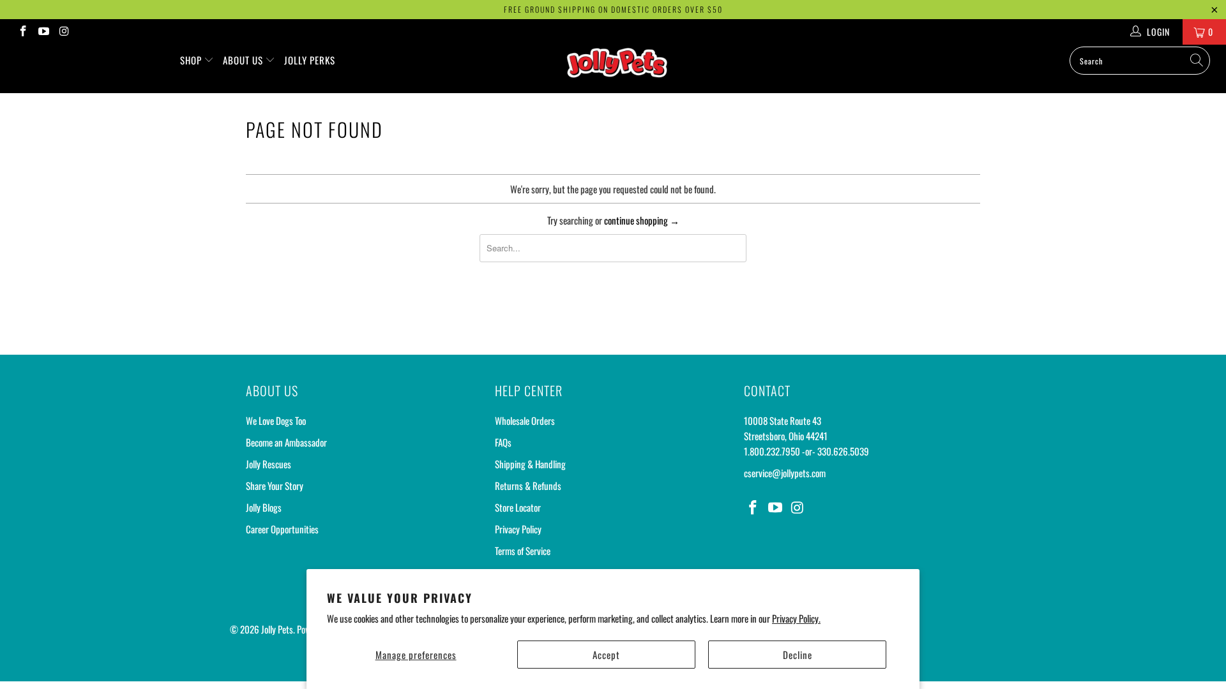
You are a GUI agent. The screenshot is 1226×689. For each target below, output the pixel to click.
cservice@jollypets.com (785, 473)
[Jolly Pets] (619, 69)
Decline (797, 655)
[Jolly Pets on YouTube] (43, 31)
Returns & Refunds (528, 485)
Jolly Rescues (268, 464)
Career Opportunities (282, 529)
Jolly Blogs (264, 507)
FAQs (503, 442)
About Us (244, 60)
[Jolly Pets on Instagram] (63, 31)
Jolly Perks (309, 60)
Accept (606, 655)
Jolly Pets (277, 629)
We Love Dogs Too (276, 420)
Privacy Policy (518, 529)
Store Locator (518, 507)
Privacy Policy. (796, 618)
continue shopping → (641, 220)
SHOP (192, 60)
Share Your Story (274, 485)
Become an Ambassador (286, 442)
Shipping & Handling (530, 464)
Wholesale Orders (525, 420)
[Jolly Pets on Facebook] (22, 31)
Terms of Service (522, 551)
